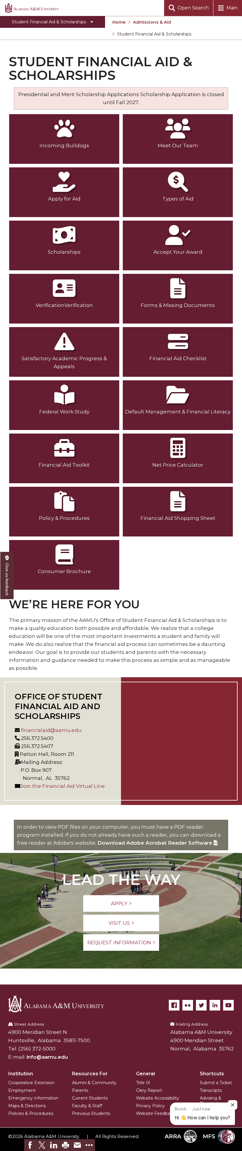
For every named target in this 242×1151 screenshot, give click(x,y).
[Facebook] (174, 1005)
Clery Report (149, 1090)
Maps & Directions (27, 1105)
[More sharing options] (89, 1145)
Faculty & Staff (87, 1105)
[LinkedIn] (215, 1005)
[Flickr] (187, 1005)
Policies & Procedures (30, 1113)
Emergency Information (33, 1098)
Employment (22, 1090)
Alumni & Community (94, 1082)
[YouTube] (228, 1005)
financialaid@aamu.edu (51, 730)
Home (118, 22)
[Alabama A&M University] (60, 1004)
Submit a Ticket (216, 1082)
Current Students (90, 1098)
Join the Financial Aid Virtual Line (62, 786)
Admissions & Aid (152, 22)
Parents (80, 1090)
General (145, 1073)
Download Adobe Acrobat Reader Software (155, 843)
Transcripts (211, 1090)
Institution (20, 1073)
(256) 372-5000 (36, 1049)
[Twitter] (201, 1005)
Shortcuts (212, 1073)
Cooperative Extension (31, 1082)
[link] (30, 1145)
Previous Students (91, 1113)
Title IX (143, 1082)
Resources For (90, 1073)
